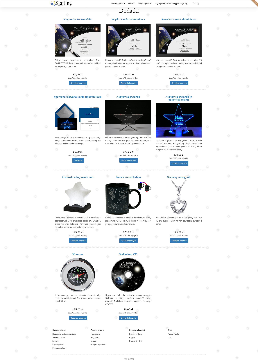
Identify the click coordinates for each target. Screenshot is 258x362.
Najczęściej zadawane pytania (64, 334)
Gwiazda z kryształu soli (77, 177)
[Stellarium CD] (128, 275)
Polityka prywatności (99, 344)
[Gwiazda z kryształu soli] (78, 198)
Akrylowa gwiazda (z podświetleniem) (178, 98)
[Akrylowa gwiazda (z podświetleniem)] (179, 120)
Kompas (77, 254)
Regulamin (95, 337)
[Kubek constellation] (128, 198)
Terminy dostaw (58, 337)
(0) (197, 3)
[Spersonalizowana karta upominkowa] (78, 117)
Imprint (93, 341)
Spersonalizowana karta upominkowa (77, 96)
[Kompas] (78, 275)
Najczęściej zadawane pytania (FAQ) (171, 3)
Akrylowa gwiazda (128, 96)
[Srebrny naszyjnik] (179, 198)
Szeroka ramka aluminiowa (178, 19)
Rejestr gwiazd (144, 3)
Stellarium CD (128, 254)
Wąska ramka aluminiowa (128, 19)
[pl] (78, 40)
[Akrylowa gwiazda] (128, 117)
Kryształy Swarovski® (77, 19)
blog (254, 3)
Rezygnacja (95, 334)
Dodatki (131, 3)
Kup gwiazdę (129, 359)
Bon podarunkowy (59, 348)
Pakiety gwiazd (118, 3)
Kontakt (55, 341)
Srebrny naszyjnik (178, 177)
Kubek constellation (128, 177)
